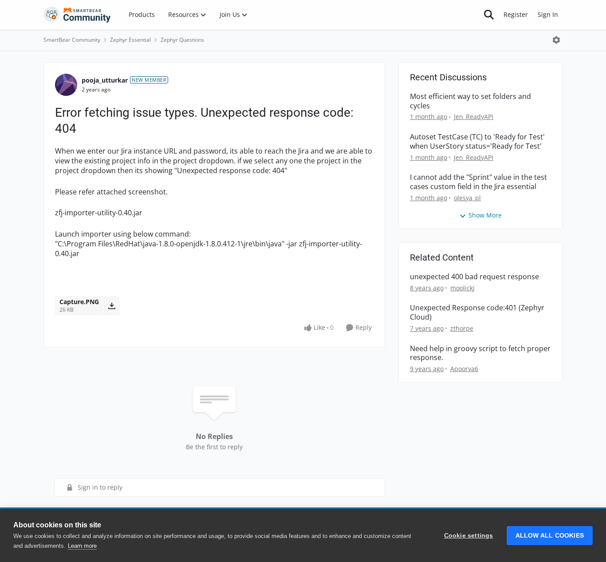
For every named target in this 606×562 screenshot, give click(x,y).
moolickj (462, 288)
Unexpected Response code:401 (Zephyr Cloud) (477, 312)
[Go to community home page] (77, 15)
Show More (485, 215)
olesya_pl (467, 198)
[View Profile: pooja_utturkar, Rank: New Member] (66, 85)
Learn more (82, 545)
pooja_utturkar (105, 80)
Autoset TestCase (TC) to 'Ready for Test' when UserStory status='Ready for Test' (477, 141)
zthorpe (461, 328)
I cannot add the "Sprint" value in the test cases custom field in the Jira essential (478, 182)
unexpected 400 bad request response (474, 276)
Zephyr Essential (130, 40)
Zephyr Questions (182, 40)
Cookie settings (468, 535)
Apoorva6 (464, 368)
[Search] (489, 14)
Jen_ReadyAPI (473, 116)
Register (516, 14)
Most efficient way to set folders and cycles (470, 101)
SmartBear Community (71, 40)
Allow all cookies (549, 535)
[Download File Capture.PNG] (111, 305)
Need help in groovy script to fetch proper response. (480, 353)
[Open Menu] (556, 40)
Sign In (548, 14)
